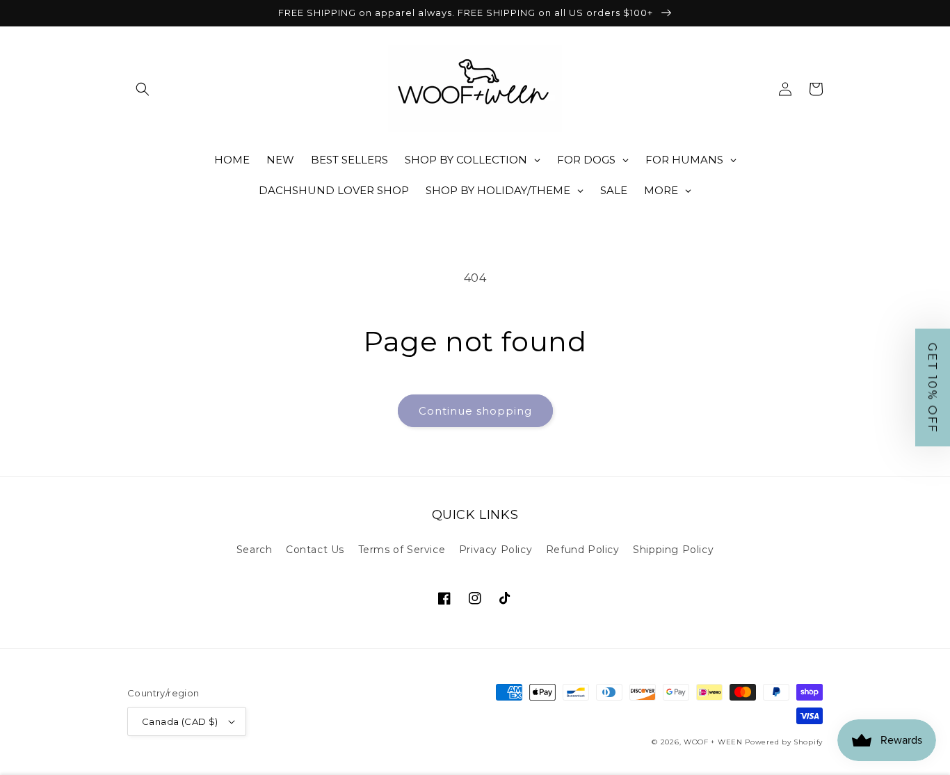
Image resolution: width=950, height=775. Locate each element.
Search (254, 549)
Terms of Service (402, 549)
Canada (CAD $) (180, 721)
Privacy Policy (495, 549)
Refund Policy (583, 549)
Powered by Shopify (784, 741)
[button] (142, 89)
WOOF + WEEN (713, 741)
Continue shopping (475, 410)
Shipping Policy (673, 549)
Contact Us (315, 549)
